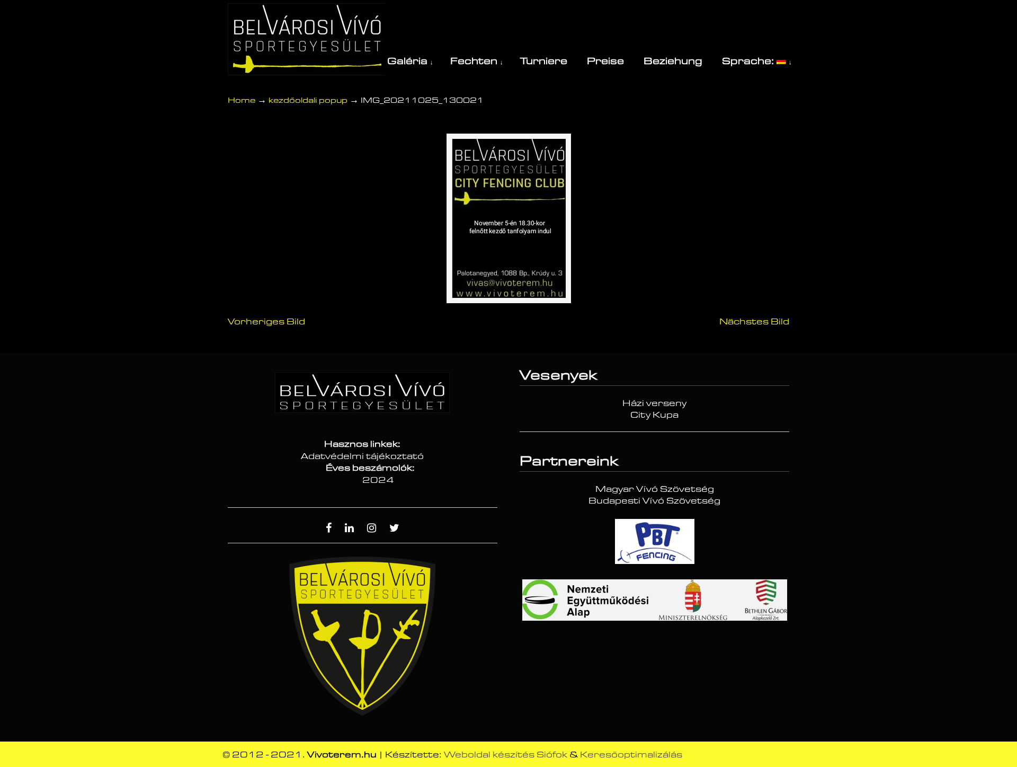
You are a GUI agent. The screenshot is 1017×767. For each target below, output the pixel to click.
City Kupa (654, 415)
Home (241, 100)
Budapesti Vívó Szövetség (654, 501)
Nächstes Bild (754, 322)
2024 (378, 480)
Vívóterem (307, 39)
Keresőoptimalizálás (631, 755)
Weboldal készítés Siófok (505, 755)
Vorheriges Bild (266, 322)
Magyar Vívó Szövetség (654, 489)
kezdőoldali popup (308, 100)
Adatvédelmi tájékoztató (362, 456)
